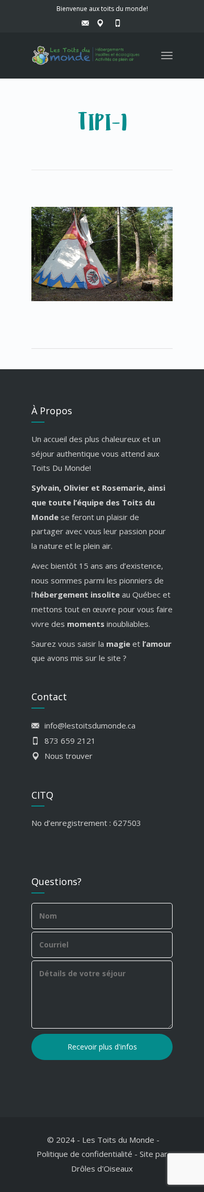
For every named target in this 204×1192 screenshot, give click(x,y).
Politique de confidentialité (84, 1154)
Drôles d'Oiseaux (102, 1168)
